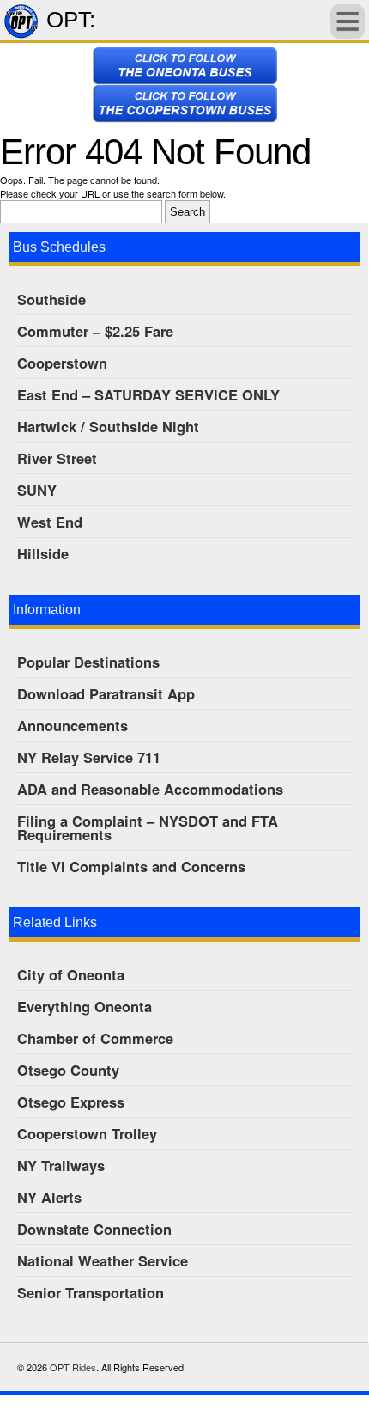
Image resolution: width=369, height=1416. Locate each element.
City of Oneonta (70, 974)
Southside (51, 299)
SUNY (37, 490)
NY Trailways (61, 1165)
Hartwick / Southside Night (108, 426)
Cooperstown (62, 362)
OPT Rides (73, 1367)
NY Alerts (49, 1197)
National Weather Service (102, 1260)
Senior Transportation (90, 1292)
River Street (57, 458)
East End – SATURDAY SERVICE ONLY (148, 394)
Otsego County (68, 1070)
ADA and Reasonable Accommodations (150, 789)
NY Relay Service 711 (88, 757)
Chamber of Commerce (95, 1038)
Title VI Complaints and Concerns (131, 866)
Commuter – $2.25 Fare (95, 331)
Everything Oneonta (84, 1006)
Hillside (43, 553)
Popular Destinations (88, 661)
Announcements (72, 725)
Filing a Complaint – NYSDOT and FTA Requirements (147, 827)
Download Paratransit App (106, 693)
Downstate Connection (94, 1229)
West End (49, 521)
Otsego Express (70, 1101)
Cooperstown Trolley (87, 1133)
